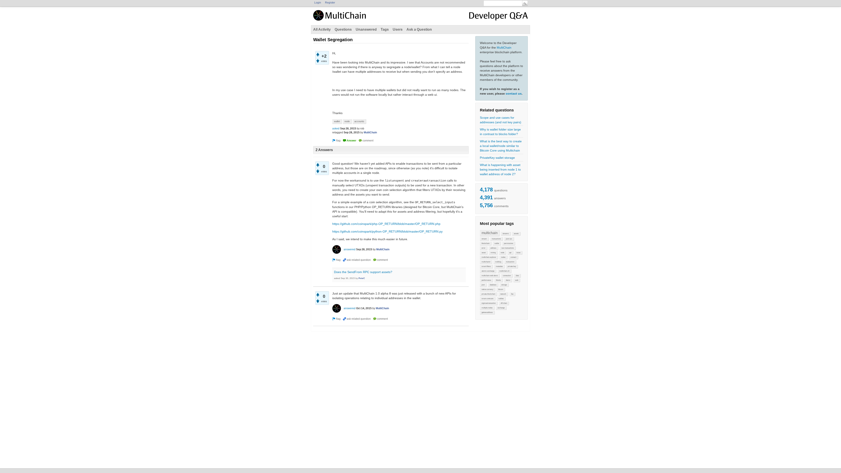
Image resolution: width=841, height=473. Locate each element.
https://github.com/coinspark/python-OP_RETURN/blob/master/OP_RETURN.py (387, 231)
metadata (499, 266)
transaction (510, 262)
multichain (490, 233)
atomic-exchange (488, 271)
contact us (514, 93)
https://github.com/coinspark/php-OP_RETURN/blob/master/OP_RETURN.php (386, 224)
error (483, 248)
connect (513, 257)
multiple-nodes (487, 308)
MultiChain (504, 47)
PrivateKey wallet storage (497, 157)
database (493, 285)
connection (507, 276)
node (502, 253)
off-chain (504, 303)
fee (512, 294)
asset (484, 253)
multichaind (486, 262)
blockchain (485, 243)
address (493, 248)
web (516, 280)
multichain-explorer (489, 257)
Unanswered (366, 29)
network (503, 294)
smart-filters (486, 266)
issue (518, 253)
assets (516, 234)
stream (484, 239)
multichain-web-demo (490, 276)
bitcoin (500, 289)
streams (506, 234)
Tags (385, 29)
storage (504, 285)
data (517, 276)
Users (398, 29)
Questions (343, 29)
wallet (497, 243)
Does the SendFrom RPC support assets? (363, 272)
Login (317, 2)
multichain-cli (504, 271)
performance (486, 280)
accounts (359, 121)
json (483, 285)
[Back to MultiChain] (340, 17)
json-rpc (509, 239)
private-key (512, 266)
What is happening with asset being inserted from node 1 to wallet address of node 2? (500, 169)
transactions (496, 239)
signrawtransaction (489, 303)
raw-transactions (507, 248)
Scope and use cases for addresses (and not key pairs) (500, 120)
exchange (501, 308)
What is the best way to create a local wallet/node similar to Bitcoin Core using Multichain (501, 145)
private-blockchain (488, 294)
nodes (503, 257)
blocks (498, 280)
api (510, 253)
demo (508, 280)
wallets (501, 299)
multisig (498, 262)
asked (335, 128)
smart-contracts (487, 299)
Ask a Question (419, 29)
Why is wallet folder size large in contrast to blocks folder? (500, 132)
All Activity (322, 29)
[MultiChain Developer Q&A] (498, 17)
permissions (508, 243)
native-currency (487, 289)
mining (493, 253)
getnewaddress (487, 312)
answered (349, 249)
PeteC (362, 278)
